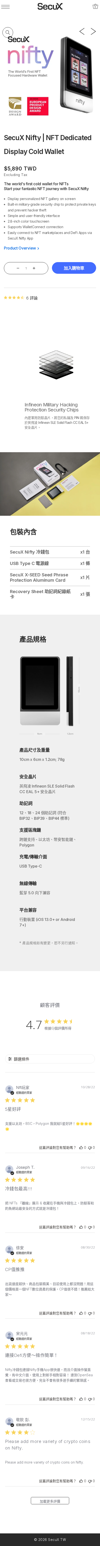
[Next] (93, 31)
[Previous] (82, 31)
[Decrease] (18, 268)
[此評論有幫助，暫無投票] (81, 1148)
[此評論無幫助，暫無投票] (90, 1148)
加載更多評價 (50, 1501)
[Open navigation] (6, 6)
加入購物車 (74, 268)
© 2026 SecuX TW (50, 1540)
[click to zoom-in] (7, 32)
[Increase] (34, 268)
